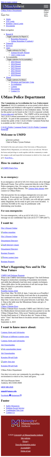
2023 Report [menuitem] (16, 66)
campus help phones (36, 188)
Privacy (25, 441)
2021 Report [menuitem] (16, 71)
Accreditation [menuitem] (16, 84)
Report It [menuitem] (9, 34)
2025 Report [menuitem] (16, 62)
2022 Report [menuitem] (16, 68)
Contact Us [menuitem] (15, 91)
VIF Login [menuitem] (10, 21)
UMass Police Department (11, 10)
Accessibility (26, 448)
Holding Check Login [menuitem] (14, 24)
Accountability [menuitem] (11, 57)
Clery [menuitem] (8, 48)
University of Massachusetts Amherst (28, 435)
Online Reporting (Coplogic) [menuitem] (22, 41)
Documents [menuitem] (10, 26)
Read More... (9, 158)
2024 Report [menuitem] (16, 64)
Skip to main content (9, 2)
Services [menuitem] (9, 46)
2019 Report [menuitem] (16, 75)
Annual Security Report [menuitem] (20, 53)
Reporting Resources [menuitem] (19, 39)
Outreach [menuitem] (9, 43)
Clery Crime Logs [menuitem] (18, 55)
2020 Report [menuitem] (16, 73)
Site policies (25, 438)
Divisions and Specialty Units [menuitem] (22, 82)
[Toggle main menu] (2, 13)
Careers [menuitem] (14, 87)
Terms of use (26, 451)
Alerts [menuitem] (8, 19)
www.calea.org (7, 114)
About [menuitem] (8, 77)
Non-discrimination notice (25, 444)
